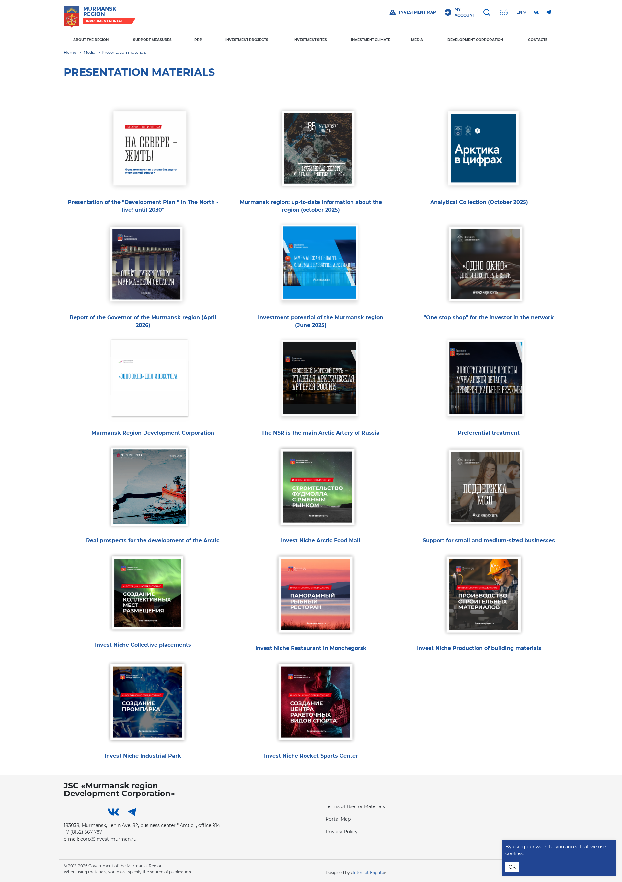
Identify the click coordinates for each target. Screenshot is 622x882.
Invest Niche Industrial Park (143, 756)
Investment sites (310, 40)
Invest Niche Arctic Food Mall (320, 540)
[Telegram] (548, 12)
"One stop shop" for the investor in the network (489, 317)
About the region (91, 40)
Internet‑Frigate (368, 872)
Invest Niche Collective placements (143, 645)
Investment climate (370, 40)
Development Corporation (475, 40)
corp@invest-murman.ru (108, 839)
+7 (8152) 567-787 (83, 832)
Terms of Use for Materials (355, 806)
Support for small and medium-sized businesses (489, 540)
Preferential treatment (489, 433)
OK (512, 867)
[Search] (487, 12)
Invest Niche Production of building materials (479, 648)
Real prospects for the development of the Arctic (152, 540)
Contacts (537, 40)
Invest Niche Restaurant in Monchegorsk (311, 648)
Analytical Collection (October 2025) (479, 202)
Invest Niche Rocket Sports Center (311, 756)
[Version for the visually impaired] (504, 12)
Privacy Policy (342, 832)
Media (417, 40)
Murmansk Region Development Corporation (152, 433)
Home (70, 52)
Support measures (152, 40)
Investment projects (246, 40)
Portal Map (338, 819)
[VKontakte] (536, 12)
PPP (198, 40)
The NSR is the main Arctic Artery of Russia (320, 433)
